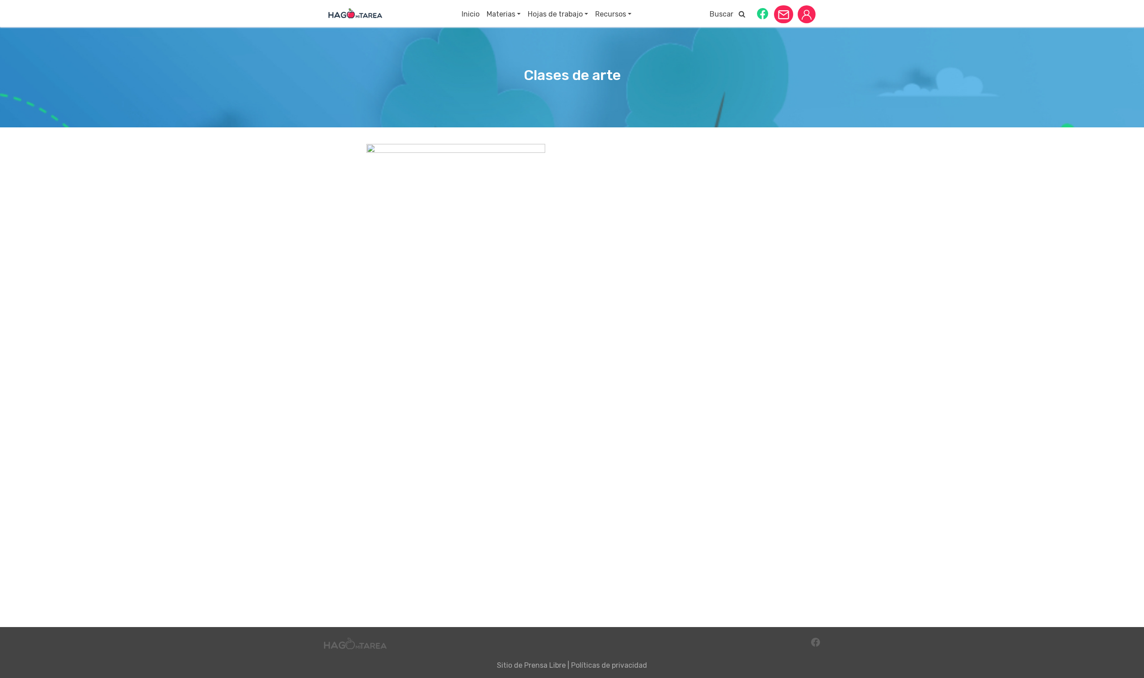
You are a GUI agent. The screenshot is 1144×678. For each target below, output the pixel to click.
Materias (501, 14)
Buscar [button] (724, 14)
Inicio (470, 14)
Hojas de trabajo (555, 14)
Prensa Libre (545, 665)
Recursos (610, 14)
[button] (762, 13)
